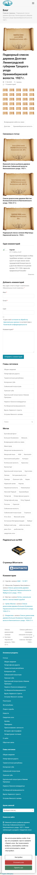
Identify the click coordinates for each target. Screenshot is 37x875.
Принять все (18, 868)
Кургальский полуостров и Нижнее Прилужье (16, 396)
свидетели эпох (9, 533)
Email (5, 301)
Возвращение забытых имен (14, 122)
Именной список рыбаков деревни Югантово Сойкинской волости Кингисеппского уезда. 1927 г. (16, 166)
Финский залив (19, 517)
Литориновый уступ (19, 475)
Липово (6, 475)
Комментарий (8, 329)
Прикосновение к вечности (13, 728)
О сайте (5, 738)
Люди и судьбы (8, 709)
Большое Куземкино (11, 438)
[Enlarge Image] (18, 39)
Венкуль (24, 438)
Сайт (4, 309)
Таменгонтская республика (14, 378)
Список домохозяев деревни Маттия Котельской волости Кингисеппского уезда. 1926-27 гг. (17, 200)
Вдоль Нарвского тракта (13, 410)
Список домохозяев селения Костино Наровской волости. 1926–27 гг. (9, 637)
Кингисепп (27, 454)
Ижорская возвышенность (13, 450)
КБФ (19, 454)
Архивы (19, 82)
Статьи (5, 658)
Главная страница (9, 13)
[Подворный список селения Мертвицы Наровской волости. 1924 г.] (18, 218)
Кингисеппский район (11, 459)
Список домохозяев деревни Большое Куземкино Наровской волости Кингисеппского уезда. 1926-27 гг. (18, 618)
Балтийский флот (10, 434)
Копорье (25, 459)
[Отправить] (32, 422)
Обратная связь (8, 742)
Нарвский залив (10, 483)
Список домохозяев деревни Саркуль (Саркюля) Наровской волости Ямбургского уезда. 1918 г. (17, 590)
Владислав (9, 615)
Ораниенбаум (24, 492)
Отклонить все (18, 862)
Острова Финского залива (13, 414)
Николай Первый (10, 492)
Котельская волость (11, 463)
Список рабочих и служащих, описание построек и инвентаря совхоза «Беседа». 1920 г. (25, 636)
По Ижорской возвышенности (14, 406)
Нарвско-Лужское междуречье (15, 402)
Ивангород (8, 446)
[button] (33, 3)
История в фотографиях (12, 731)
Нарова (21, 483)
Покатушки (7, 701)
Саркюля (16, 504)
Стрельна (27, 513)
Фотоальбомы (8, 705)
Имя (5, 292)
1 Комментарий (10, 84)
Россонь (7, 504)
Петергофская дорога (12, 374)
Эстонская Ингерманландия (14, 521)
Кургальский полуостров (13, 471)
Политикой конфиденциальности (15, 324)
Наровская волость (11, 488)
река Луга (7, 529)
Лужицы (7, 479)
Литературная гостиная (12, 734)
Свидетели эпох (8, 717)
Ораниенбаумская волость (22, 126)
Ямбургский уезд (10, 525)
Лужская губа (9, 391)
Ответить (31, 274)
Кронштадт (8, 467)
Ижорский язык (9, 454)
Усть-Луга (7, 517)
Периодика (8, 724)
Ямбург (29, 521)
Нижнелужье (25, 488)
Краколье (24, 463)
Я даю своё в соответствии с (17, 322)
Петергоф (7, 496)
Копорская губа (9, 382)
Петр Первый (25, 500)
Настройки (18, 857)
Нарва (27, 479)
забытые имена (24, 525)
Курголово (28, 471)
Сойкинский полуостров (12, 386)
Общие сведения (10, 369)
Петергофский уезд (11, 500)
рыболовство (18, 529)
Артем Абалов (10, 604)
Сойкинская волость (11, 508)
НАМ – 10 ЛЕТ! (22, 581)
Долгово (7, 126)
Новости (6, 713)
